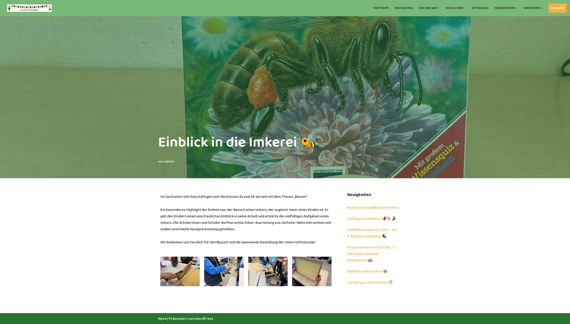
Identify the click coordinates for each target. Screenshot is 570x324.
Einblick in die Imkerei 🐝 (367, 271)
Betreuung (480, 8)
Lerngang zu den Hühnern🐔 (370, 283)
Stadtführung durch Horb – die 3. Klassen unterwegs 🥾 (372, 233)
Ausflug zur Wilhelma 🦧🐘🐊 (371, 219)
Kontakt (557, 8)
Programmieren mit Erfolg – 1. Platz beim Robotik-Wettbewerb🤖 (371, 253)
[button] (439, 8)
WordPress (204, 319)
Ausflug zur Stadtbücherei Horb (373, 208)
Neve (162, 319)
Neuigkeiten (404, 8)
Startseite (381, 8)
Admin (169, 161)
